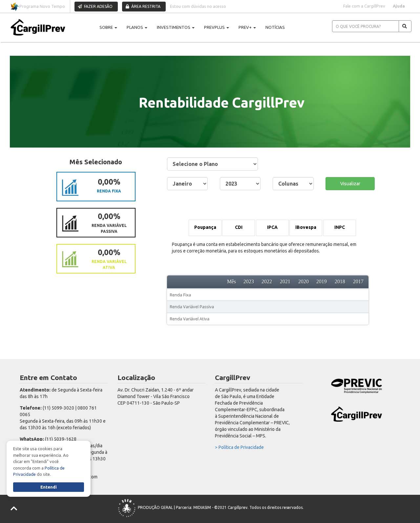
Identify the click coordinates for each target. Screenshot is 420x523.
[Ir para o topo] (14, 508)
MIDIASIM (202, 507)
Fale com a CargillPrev (364, 6)
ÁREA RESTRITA (145, 6)
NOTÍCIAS (275, 27)
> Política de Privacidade (239, 447)
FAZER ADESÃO (98, 6)
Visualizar (350, 183)
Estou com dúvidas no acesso (198, 6)
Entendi (48, 487)
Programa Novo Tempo (42, 6)
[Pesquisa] (405, 26)
